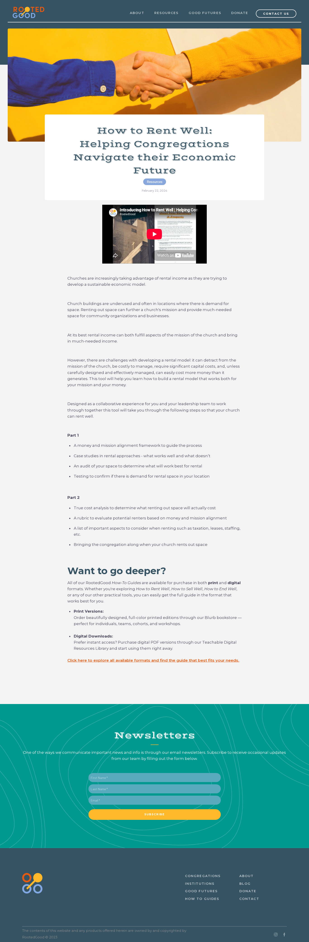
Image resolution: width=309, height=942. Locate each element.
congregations (203, 876)
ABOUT (137, 13)
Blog (245, 884)
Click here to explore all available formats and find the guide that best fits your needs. (153, 660)
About (246, 876)
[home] (28, 9)
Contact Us (276, 13)
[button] (166, 13)
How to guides (202, 899)
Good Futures (205, 13)
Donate (239, 13)
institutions (199, 884)
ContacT (249, 899)
